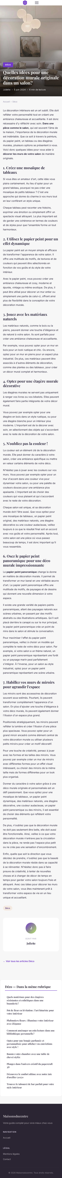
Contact (7, 1159)
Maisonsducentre (15, 1116)
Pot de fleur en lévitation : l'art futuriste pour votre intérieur (30, 1012)
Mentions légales (11, 1154)
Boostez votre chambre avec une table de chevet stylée (28, 1055)
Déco (8, 65)
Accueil (6, 101)
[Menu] (37, 2)
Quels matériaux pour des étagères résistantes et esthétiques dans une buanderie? (25, 1000)
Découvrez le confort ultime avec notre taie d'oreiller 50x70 (29, 1076)
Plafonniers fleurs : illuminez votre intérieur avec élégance (30, 1022)
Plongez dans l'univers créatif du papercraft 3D (30, 1065)
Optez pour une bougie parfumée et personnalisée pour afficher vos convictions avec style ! (29, 1044)
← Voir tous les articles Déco (18, 961)
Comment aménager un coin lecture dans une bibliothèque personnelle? (31, 1032)
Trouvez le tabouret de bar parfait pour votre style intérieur (30, 1086)
